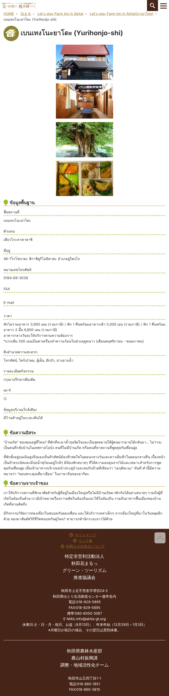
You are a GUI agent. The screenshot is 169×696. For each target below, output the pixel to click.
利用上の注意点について (85, 546)
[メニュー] (163, 5)
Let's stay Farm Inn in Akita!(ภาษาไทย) (121, 13)
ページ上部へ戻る (159, 537)
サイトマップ (85, 535)
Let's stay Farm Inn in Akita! (60, 13)
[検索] (152, 5)
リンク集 (85, 540)
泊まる (25, 13)
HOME (9, 13)
